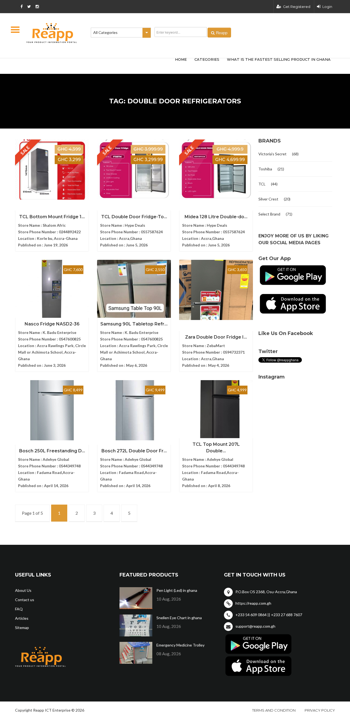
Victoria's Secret (272, 154)
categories (206, 59)
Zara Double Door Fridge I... (216, 337)
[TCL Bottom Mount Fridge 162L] (52, 169)
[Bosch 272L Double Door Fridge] (134, 410)
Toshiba (265, 169)
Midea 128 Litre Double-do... (216, 216)
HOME (181, 59)
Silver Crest (268, 199)
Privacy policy (320, 710)
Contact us (24, 599)
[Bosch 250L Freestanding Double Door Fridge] (52, 410)
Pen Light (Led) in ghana (176, 590)
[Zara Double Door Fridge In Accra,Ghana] (216, 290)
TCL (262, 184)
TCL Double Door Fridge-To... (134, 216)
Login (327, 6)
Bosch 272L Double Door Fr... (134, 450)
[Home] (51, 33)
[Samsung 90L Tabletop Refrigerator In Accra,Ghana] (134, 290)
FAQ (19, 609)
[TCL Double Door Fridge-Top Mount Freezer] (134, 169)
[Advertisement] (96, 65)
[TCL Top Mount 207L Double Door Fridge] (216, 410)
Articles (21, 618)
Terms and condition (274, 710)
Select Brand (269, 214)
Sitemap (22, 627)
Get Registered (296, 6)
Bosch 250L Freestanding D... (52, 450)
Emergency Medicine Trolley (180, 645)
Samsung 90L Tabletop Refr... (134, 324)
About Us (23, 590)
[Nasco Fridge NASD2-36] (52, 290)
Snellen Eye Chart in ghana (179, 617)
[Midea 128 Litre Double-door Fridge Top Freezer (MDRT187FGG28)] (216, 169)
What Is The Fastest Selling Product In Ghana (279, 59)
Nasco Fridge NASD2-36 (52, 324)
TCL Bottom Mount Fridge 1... (52, 216)
